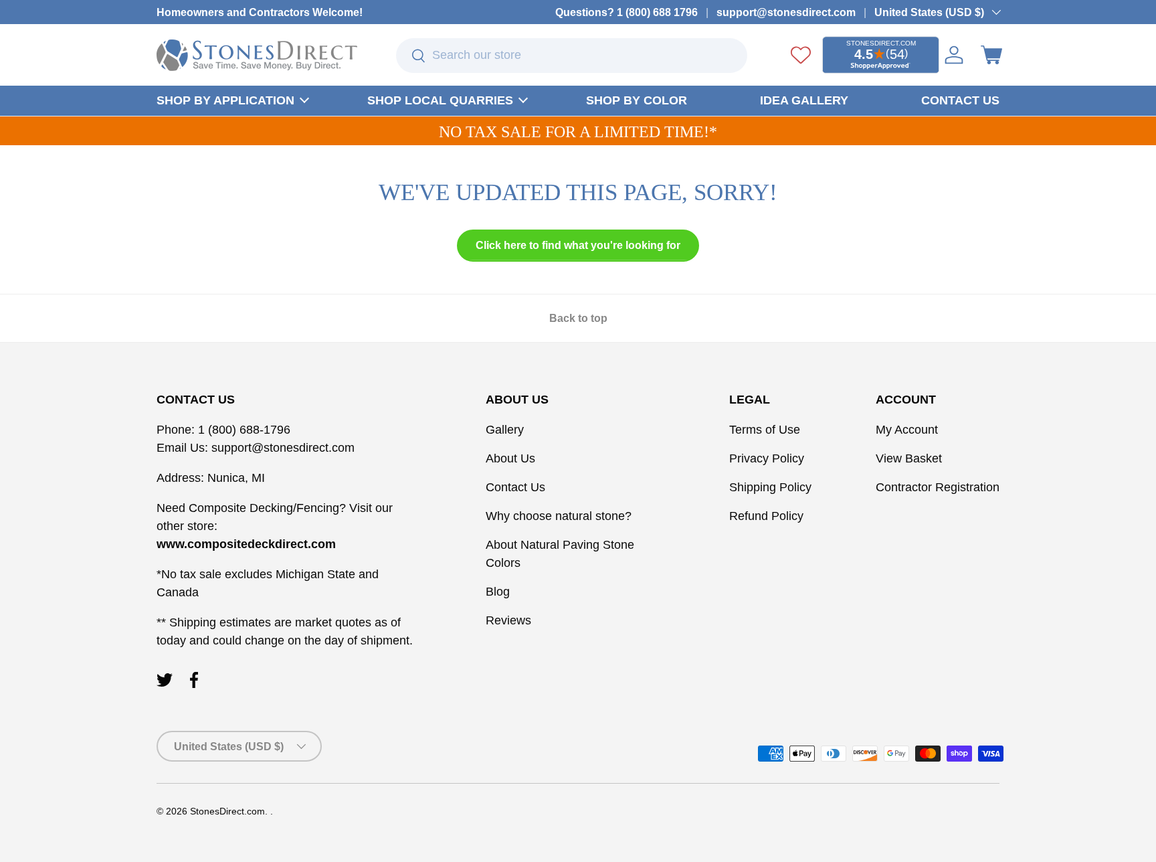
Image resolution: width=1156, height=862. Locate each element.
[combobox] (572, 55)
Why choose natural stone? (559, 516)
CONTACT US (960, 100)
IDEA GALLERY (804, 100)
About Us (510, 458)
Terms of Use (764, 429)
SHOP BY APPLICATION (225, 100)
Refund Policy (766, 516)
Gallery (505, 429)
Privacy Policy (766, 458)
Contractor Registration (937, 487)
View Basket (909, 458)
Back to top (578, 318)
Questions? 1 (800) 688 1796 (626, 12)
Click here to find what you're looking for (578, 245)
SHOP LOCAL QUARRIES (440, 100)
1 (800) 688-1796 (242, 429)
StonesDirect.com (227, 811)
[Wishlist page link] (801, 55)
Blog (498, 591)
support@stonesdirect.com (786, 12)
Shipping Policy (770, 487)
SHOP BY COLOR (636, 100)
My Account (907, 429)
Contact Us (515, 487)
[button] (991, 55)
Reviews (508, 620)
